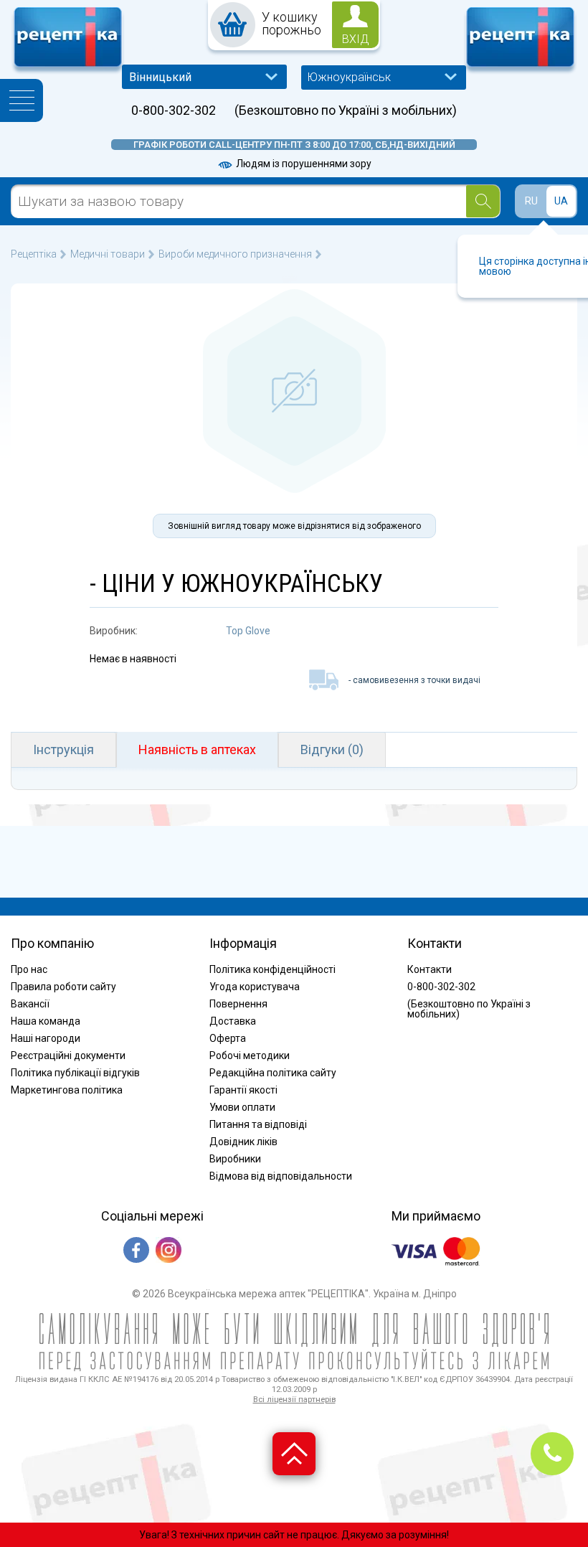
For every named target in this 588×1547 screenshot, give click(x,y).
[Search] (483, 201)
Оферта (227, 1038)
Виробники (235, 1159)
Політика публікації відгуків (75, 1072)
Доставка (232, 1021)
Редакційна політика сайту (272, 1072)
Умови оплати (242, 1107)
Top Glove (248, 630)
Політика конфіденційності (272, 969)
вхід (355, 39)
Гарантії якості (243, 1090)
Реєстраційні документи (68, 1055)
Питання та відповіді (258, 1124)
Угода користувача (254, 986)
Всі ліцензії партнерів (294, 1399)
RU (531, 201)
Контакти (429, 969)
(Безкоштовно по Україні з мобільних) (345, 110)
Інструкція (63, 749)
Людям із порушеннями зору (302, 163)
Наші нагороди (45, 1038)
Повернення (238, 1004)
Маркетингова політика (67, 1090)
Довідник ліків (243, 1141)
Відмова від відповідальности (280, 1176)
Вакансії (30, 1004)
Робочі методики (249, 1055)
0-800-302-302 (173, 110)
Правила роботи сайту (63, 986)
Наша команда (45, 1021)
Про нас (29, 969)
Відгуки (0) (332, 749)
